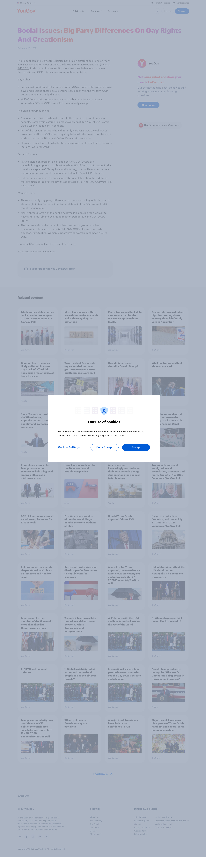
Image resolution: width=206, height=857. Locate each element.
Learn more (117, 435)
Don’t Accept (104, 447)
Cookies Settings (69, 447)
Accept (136, 447)
